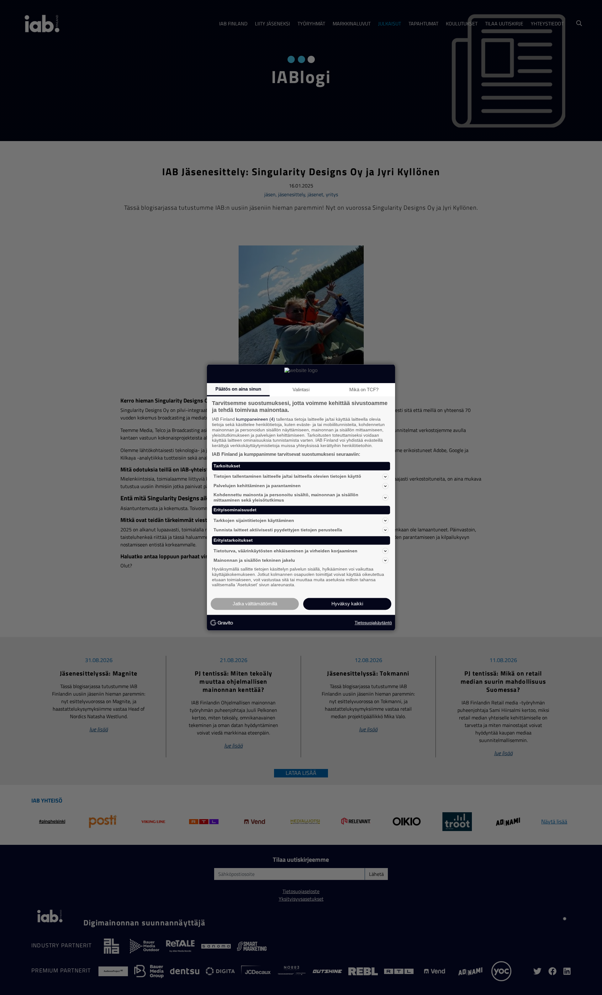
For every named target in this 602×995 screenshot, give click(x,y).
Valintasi (301, 389)
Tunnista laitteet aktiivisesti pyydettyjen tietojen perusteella (278, 529)
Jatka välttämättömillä (255, 604)
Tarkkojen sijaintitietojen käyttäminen (254, 520)
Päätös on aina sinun (238, 389)
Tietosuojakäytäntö (373, 622)
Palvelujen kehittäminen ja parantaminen (257, 485)
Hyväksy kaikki (347, 604)
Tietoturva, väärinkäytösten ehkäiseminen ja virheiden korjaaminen (285, 550)
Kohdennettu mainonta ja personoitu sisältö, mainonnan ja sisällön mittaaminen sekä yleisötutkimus (286, 497)
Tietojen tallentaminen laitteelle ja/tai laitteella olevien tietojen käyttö (287, 476)
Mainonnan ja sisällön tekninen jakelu (254, 560)
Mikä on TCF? (363, 389)
